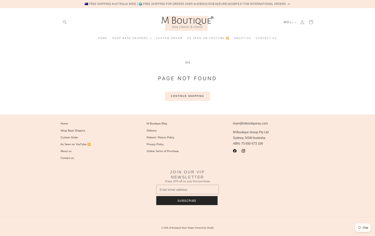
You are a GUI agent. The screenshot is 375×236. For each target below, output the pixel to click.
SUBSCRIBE (187, 201)
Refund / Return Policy (160, 137)
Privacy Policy (155, 144)
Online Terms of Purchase (163, 151)
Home (64, 123)
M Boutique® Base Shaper (181, 228)
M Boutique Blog (157, 123)
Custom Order (69, 137)
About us (66, 151)
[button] (65, 22)
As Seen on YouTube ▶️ (76, 144)
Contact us (67, 157)
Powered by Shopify (204, 228)
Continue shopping (187, 96)
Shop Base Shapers (73, 130)
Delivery (152, 130)
